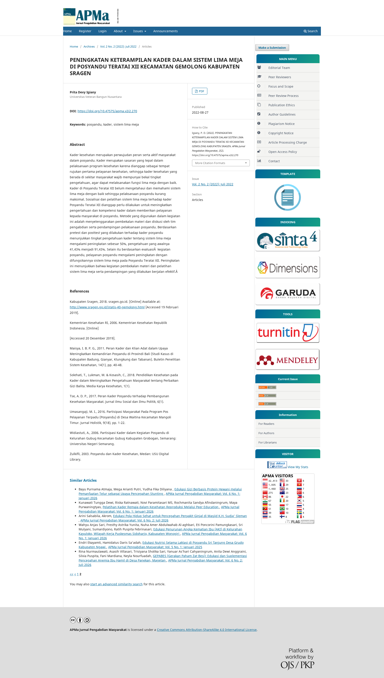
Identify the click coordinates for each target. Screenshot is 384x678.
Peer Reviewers (279, 77)
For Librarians (267, 442)
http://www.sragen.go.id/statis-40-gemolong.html (107, 307)
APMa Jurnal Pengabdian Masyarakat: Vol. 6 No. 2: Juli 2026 (124, 520)
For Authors (266, 433)
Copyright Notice (281, 133)
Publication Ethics (281, 105)
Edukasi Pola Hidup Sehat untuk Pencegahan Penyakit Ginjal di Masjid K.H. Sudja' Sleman (180, 516)
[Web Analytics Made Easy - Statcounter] (277, 467)
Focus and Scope (280, 86)
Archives (89, 46)
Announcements (165, 31)
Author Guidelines (282, 114)
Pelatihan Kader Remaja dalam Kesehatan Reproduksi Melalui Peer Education (161, 507)
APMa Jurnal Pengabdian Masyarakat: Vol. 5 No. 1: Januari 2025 (155, 547)
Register (85, 31)
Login (102, 31)
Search (312, 31)
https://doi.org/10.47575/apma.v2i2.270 (107, 111)
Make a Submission (272, 48)
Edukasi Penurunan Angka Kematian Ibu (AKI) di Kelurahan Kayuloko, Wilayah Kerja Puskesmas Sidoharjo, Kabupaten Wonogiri (160, 531)
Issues (138, 31)
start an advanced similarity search (116, 584)
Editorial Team (279, 68)
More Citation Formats (210, 163)
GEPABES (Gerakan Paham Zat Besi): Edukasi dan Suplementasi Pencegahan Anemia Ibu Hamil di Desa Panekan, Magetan (163, 558)
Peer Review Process (283, 96)
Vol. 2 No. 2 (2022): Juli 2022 (118, 46)
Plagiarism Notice (281, 124)
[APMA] (287, 212)
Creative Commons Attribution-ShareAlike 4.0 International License (207, 630)
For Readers (266, 424)
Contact (274, 161)
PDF (201, 91)
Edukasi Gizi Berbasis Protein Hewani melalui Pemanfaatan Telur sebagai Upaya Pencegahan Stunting (160, 491)
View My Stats (298, 467)
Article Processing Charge (287, 142)
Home (67, 31)
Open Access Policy (282, 152)
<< (71, 574)
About (119, 31)
